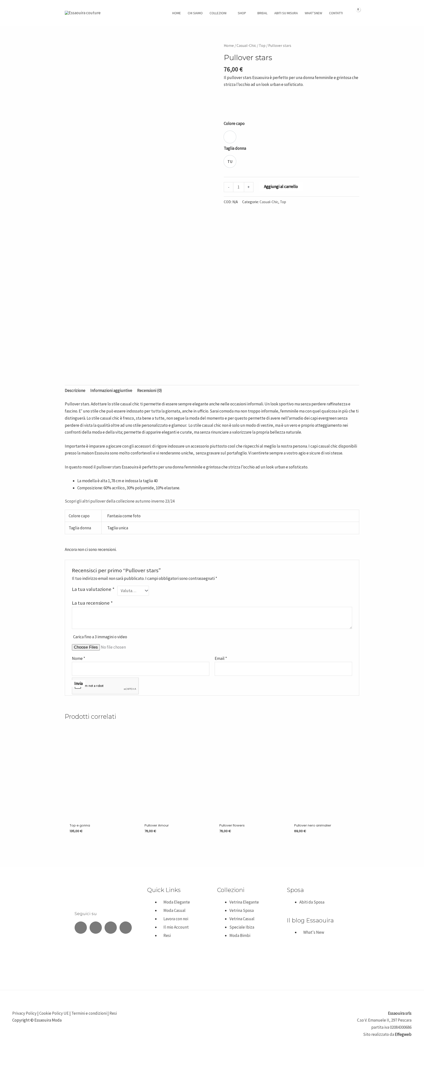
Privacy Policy (24, 1013)
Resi (113, 1013)
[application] (228, 13)
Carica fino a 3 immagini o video (100, 636)
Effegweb (403, 1034)
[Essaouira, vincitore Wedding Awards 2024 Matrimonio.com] (89, 955)
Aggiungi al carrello (281, 186)
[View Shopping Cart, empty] (355, 13)
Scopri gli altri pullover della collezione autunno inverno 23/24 (119, 501)
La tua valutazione (93, 589)
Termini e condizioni (89, 1013)
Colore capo (234, 123)
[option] (230, 137)
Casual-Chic (246, 45)
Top (262, 45)
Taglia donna (235, 148)
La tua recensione (92, 603)
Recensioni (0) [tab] (149, 390)
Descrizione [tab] (75, 390)
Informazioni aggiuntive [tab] (111, 390)
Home (229, 45)
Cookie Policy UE (54, 1013)
